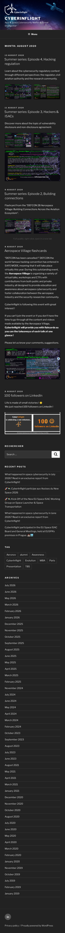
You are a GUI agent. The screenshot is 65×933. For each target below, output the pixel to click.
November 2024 (14, 688)
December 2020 (14, 797)
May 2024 (10, 707)
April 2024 (11, 713)
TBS (27, 566)
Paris (52, 560)
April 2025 (11, 668)
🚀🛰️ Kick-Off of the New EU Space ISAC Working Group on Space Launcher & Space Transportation (32, 503)
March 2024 (11, 720)
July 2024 (10, 694)
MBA (42, 560)
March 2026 (11, 604)
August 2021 (12, 765)
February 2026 (13, 611)
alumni (24, 554)
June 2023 (10, 758)
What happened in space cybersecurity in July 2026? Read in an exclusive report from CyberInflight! (30, 478)
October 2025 (12, 636)
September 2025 (14, 643)
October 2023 (12, 733)
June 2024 (10, 701)
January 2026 (12, 617)
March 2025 (11, 675)
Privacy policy (12, 925)
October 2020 (12, 810)
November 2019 (14, 868)
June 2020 (10, 829)
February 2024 (13, 726)
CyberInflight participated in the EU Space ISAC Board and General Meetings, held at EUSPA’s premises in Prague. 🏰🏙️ (31, 531)
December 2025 (14, 624)
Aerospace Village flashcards (25, 251)
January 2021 (12, 790)
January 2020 (12, 861)
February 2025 (13, 681)
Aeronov (11, 554)
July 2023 (10, 752)
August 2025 (12, 649)
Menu (34, 34)
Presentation (13, 566)
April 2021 (10, 778)
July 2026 (10, 585)
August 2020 (12, 816)
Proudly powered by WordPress (37, 925)
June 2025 (10, 656)
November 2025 (14, 630)
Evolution (30, 560)
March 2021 (11, 784)
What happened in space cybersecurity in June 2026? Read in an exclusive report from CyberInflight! (30, 517)
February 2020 (13, 855)
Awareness (38, 554)
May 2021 (10, 771)
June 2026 (10, 591)
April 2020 (11, 842)
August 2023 (12, 746)
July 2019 (10, 880)
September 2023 (14, 739)
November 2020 (14, 803)
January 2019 (12, 893)
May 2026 (10, 598)
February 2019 (13, 887)
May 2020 (10, 835)
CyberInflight (23, 18)
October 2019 (12, 874)
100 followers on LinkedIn (23, 395)
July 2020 (10, 823)
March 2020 (11, 848)
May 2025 (10, 662)
